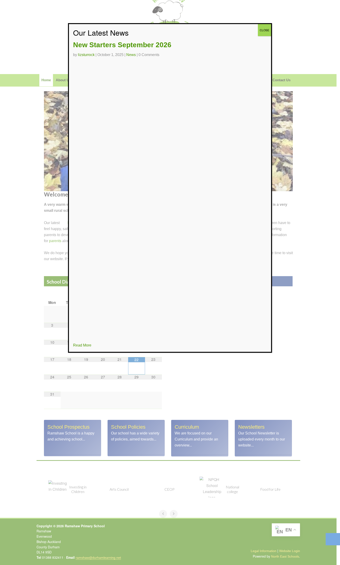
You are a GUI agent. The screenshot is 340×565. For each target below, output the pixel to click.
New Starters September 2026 (122, 45)
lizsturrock (86, 55)
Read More (82, 345)
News (131, 55)
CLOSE (264, 30)
